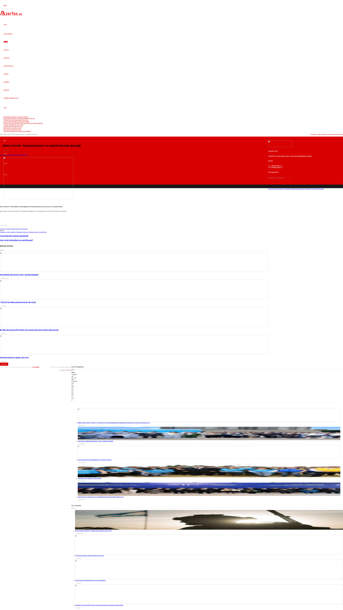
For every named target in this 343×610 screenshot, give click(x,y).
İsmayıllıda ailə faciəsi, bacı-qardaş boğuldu (16, 117)
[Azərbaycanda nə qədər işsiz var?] (134, 345)
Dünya (6, 50)
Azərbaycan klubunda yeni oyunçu (13, 125)
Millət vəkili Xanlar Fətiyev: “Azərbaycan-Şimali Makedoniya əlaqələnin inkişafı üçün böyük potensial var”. (114, 423)
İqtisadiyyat (9, 66)
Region (6, 90)
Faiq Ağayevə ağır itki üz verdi (12, 128)
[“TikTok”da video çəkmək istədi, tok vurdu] (134, 289)
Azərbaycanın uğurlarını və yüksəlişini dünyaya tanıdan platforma (101, 497)
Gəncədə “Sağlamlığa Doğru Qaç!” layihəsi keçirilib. (95, 441)
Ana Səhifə (8, 34)
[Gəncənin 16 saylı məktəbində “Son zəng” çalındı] (209, 452)
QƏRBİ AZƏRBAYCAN (11, 98)
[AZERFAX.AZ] (11, 15)
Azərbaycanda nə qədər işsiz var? (13, 126)
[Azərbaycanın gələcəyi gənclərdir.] (209, 470)
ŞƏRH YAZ (4, 364)
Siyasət (7, 58)
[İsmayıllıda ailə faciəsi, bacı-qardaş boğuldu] (134, 262)
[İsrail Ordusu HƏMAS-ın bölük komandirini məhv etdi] (209, 520)
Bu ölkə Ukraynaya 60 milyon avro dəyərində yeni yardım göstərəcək (23, 123)
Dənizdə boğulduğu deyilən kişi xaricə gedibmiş (17, 131)
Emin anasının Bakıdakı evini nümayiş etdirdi (16, 121)
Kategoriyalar (272, 178)
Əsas (1, 134)
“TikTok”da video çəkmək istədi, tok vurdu (16, 120)
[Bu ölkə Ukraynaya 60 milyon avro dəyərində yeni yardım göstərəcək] (134, 317)
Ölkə (6, 42)
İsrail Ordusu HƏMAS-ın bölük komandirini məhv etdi (19, 118)
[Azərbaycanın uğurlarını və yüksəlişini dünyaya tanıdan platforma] (209, 489)
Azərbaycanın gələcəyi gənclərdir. (90, 478)
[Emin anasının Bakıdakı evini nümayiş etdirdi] (209, 569)
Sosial (6, 74)
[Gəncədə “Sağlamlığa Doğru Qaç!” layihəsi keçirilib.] (209, 433)
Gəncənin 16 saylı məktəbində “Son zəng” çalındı (94, 460)
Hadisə (6, 82)
